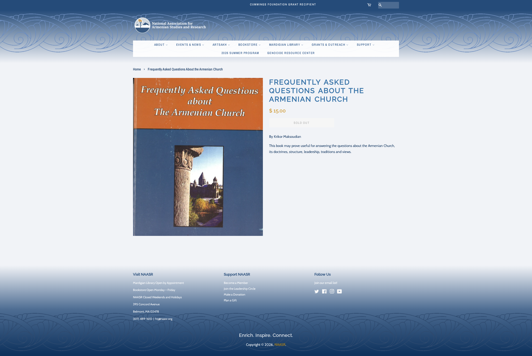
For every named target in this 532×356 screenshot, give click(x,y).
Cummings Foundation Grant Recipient (283, 4)
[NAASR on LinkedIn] (347, 292)
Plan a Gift (230, 300)
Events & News (189, 44)
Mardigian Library (285, 44)
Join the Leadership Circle (239, 289)
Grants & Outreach (329, 44)
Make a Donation (234, 294)
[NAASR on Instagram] (332, 292)
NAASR (280, 344)
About (160, 44)
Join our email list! (325, 283)
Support (364, 44)
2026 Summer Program (240, 53)
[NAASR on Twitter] (316, 292)
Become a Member (236, 283)
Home (137, 69)
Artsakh (220, 44)
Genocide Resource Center (291, 53)
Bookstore (248, 44)
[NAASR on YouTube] (339, 292)
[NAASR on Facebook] (324, 292)
